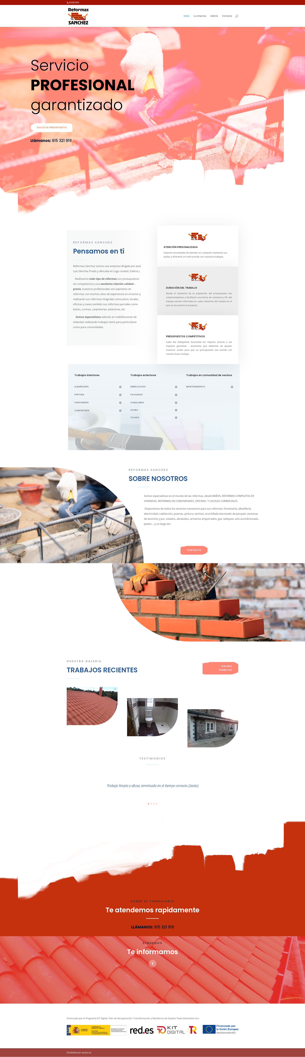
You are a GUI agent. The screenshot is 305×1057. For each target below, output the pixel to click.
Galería (214, 16)
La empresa (200, 16)
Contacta (227, 16)
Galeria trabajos (225, 668)
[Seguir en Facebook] (152, 964)
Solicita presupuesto (52, 127)
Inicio (187, 16)
